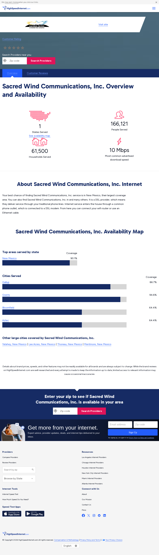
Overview (12, 73)
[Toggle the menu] (154, 8)
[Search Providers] (32, 470)
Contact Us (86, 505)
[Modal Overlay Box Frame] (79, 430)
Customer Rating (11, 39)
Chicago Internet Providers (92, 462)
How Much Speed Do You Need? (15, 499)
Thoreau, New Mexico (69, 344)
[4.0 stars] (18, 48)
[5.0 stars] (22, 48)
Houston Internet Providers (92, 468)
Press (84, 510)
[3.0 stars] (14, 48)
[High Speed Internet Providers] (16, 8)
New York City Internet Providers (95, 473)
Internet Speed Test (10, 494)
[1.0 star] (5, 48)
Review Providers (9, 462)
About (84, 494)
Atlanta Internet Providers (92, 484)
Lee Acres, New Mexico (42, 344)
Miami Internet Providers (92, 478)
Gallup (5, 282)
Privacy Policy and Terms (90, 540)
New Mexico (9, 258)
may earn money (11, 2)
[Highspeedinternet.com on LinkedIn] (104, 516)
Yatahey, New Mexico (14, 344)
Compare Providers (10, 457)
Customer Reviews (37, 73)
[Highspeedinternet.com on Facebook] (83, 516)
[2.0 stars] (9, 48)
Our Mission (87, 499)
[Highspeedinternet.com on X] (88, 516)
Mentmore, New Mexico (97, 344)
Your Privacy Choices (113, 540)
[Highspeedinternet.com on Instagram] (93, 516)
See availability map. (39, 135)
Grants (6, 294)
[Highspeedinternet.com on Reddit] (99, 516)
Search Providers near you (16, 54)
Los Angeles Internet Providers (94, 457)
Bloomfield (8, 307)
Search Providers (41, 60)
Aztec (5, 320)
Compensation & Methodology (66, 540)
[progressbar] (39, 262)
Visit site (103, 24)
